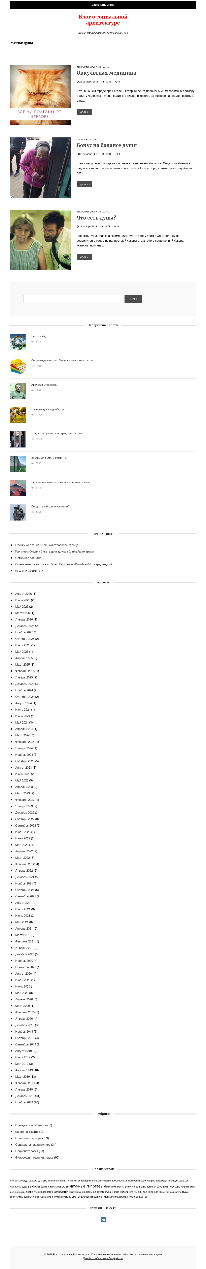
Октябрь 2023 (24, 761)
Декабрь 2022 (24, 812)
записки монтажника (106, 1196)
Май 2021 (21, 922)
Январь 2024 (24, 748)
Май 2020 (21, 993)
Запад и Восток (49, 1186)
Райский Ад (38, 336)
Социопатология (86, 139)
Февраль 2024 (25, 741)
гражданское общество (133, 1196)
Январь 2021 (24, 947)
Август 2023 (23, 767)
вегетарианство (89, 1180)
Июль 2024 (22, 709)
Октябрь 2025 (24, 638)
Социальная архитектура (32, 1144)
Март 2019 (22, 1076)
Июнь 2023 (22, 774)
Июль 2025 (22, 645)
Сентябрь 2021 (25, 896)
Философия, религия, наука (93, 66)
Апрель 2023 (24, 786)
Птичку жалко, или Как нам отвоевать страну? (47, 545)
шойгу (128, 1186)
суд (131, 1191)
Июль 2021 (22, 909)
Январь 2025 (24, 677)
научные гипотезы (86, 1186)
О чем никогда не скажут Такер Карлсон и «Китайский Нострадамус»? (63, 564)
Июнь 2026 (22, 600)
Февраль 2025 (25, 671)
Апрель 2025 (24, 658)
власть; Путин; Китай (69, 1180)
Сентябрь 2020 (25, 967)
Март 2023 (22, 793)
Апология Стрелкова (44, 385)
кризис (49, 1196)
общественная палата (170, 1191)
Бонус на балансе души (107, 145)
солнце (14, 1180)
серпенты (31, 1192)
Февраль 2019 (25, 1083)
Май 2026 (21, 606)
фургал (183, 1180)
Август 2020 (23, 973)
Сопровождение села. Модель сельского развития (62, 360)
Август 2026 (23, 593)
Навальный (63, 1186)
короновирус (148, 1180)
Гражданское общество (31, 1125)
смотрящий (78, 1196)
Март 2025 (22, 664)
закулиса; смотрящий (167, 1180)
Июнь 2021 (22, 915)
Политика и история (29, 1138)
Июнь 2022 (22, 838)
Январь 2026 (24, 619)
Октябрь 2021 (24, 890)
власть (120, 1186)
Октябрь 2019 (24, 1038)
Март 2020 (22, 1005)
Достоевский (104, 1180)
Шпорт (89, 1196)
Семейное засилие (28, 558)
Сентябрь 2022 (25, 825)
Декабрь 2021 (24, 877)
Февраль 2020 (25, 1012)
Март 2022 (22, 857)
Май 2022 (21, 844)
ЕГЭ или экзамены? (29, 570)
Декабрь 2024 (24, 683)
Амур (20, 1196)
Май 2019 (21, 1063)
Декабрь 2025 (24, 626)
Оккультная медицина (106, 73)
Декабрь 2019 (24, 1025)
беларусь (15, 1186)
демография (75, 1191)
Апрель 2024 (24, 729)
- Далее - (84, 111)
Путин (185, 1191)
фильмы (163, 1186)
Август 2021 (23, 902)
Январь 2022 (24, 870)
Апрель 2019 (24, 1070)
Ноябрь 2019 (24, 1031)
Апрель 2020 (24, 999)
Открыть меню (104, 5)
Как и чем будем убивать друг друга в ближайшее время (54, 551)
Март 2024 (22, 735)
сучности (53, 1180)
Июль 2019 (22, 1057)
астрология (61, 1192)
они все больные (148, 1192)
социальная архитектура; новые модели (105, 1191)
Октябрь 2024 (24, 696)
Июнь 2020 (22, 986)
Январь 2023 (24, 806)
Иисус (13, 1196)
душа (24, 1186)
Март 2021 (22, 935)
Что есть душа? (96, 218)
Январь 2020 (24, 1018)
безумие (110, 1186)
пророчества (119, 1180)
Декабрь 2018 (24, 1096)
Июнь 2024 (22, 716)
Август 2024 (23, 703)
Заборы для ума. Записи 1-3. (49, 458)
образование (46, 1192)
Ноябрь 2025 (24, 632)
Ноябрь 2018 (24, 1102)
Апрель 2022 (24, 851)
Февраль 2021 (25, 941)
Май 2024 (21, 722)
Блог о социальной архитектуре (103, 20)
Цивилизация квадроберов (47, 409)
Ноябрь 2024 (24, 690)
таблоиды (23, 1180)
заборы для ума (38, 1180)
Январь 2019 (24, 1089)
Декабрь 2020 (24, 954)
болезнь (175, 1186)
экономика (40, 1196)
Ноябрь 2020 (24, 960)
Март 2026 (22, 613)
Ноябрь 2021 (24, 883)
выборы (34, 1186)
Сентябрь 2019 (25, 1044)
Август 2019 (23, 1050)
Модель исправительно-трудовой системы (57, 433)
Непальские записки (144, 1186)
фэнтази (29, 1196)
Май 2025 (21, 651)
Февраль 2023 (25, 799)
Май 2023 (21, 780)
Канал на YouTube (27, 1131)
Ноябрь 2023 (24, 754)
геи (135, 1191)
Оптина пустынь (62, 1196)
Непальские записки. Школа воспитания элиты (60, 482)
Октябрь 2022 (24, 819)
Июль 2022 (22, 832)
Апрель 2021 (24, 928)
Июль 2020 (22, 980)
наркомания (134, 1180)
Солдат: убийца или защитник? (50, 506)
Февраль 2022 (25, 864)
